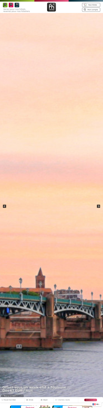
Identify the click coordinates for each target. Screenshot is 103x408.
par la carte (13, 396)
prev (4, 206)
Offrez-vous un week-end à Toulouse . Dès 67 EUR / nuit (35, 388)
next (98, 206)
